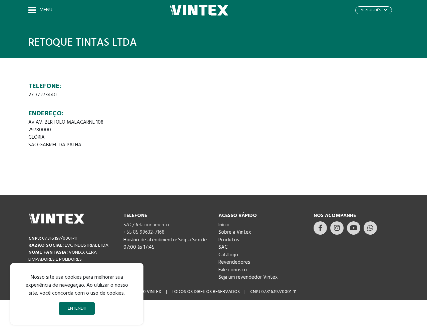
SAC (223, 247)
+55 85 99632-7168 (143, 232)
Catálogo (228, 255)
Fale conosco (233, 270)
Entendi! (77, 308)
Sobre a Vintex (235, 232)
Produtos (229, 240)
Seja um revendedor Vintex (248, 277)
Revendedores (234, 262)
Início (224, 225)
